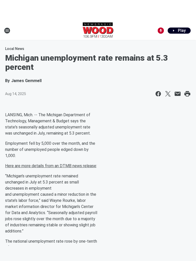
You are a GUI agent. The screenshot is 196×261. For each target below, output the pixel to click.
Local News (14, 49)
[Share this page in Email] (177, 93)
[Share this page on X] (168, 93)
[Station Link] (98, 30)
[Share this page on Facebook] (158, 93)
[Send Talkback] (161, 31)
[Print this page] (187, 93)
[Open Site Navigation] (7, 31)
